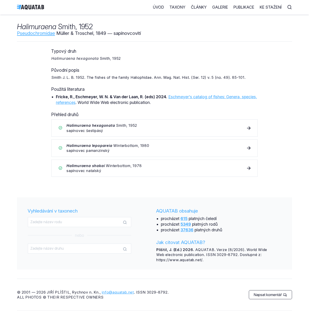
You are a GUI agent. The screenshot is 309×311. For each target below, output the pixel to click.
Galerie (220, 7)
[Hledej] (125, 222)
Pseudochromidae (36, 33)
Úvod (158, 7)
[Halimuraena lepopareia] (154, 148)
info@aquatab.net (118, 292)
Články (199, 7)
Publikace (243, 7)
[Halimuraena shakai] (154, 168)
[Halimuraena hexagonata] (154, 128)
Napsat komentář (268, 294)
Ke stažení (271, 7)
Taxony (177, 7)
